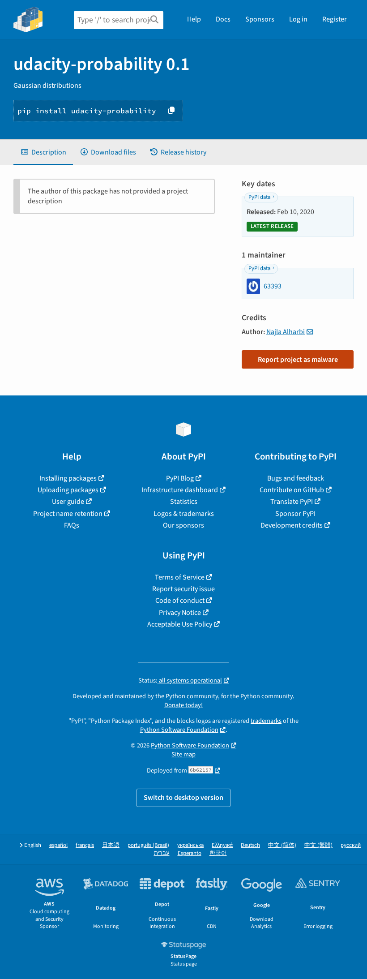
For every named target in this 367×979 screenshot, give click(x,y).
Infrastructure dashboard (179, 490)
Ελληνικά (222, 845)
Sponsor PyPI (295, 514)
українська (190, 845)
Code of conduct (180, 600)
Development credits (291, 525)
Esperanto (189, 853)
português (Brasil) (148, 845)
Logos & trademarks (184, 514)
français (85, 845)
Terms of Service (180, 577)
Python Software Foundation (179, 729)
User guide (68, 502)
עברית (162, 853)
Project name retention (67, 514)
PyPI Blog (180, 478)
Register (334, 19)
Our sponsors (183, 525)
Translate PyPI (291, 502)
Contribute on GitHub (292, 490)
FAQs (71, 525)
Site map (183, 754)
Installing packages (68, 478)
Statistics (183, 502)
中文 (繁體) (318, 845)
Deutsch (250, 845)
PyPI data (259, 197)
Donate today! (183, 705)
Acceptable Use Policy (179, 624)
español (58, 845)
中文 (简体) (282, 845)
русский (351, 845)
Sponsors (259, 19)
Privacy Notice (180, 613)
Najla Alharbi (285, 332)
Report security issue (183, 589)
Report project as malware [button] (298, 360)
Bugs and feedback (295, 478)
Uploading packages (68, 490)
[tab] (43, 152)
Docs (223, 19)
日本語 (110, 845)
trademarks (266, 721)
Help (194, 19)
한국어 (218, 853)
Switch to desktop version (183, 798)
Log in (298, 19)
